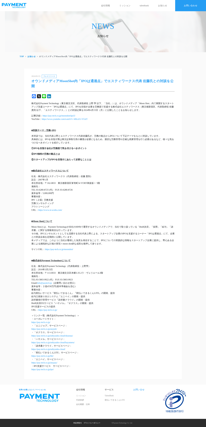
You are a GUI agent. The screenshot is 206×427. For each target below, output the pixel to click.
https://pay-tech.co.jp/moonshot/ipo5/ (59, 116)
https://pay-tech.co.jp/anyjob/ (44, 329)
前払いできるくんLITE (115, 400)
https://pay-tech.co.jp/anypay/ (44, 362)
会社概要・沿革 (83, 404)
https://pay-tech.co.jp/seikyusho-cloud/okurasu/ (52, 336)
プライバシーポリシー (92, 423)
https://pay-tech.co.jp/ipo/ (42, 369)
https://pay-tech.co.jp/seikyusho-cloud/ (48, 349)
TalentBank (109, 396)
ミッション (124, 5)
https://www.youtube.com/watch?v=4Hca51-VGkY (65, 119)
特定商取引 (77, 423)
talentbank (144, 5)
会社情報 (105, 5)
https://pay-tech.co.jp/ (47, 310)
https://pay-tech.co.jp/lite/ (42, 356)
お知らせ (162, 5)
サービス (109, 389)
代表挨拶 (80, 400)
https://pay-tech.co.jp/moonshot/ (59, 249)
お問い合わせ (190, 5)
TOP (22, 56)
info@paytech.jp (44, 283)
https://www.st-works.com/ (50, 210)
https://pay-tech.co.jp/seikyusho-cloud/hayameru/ (53, 342)
